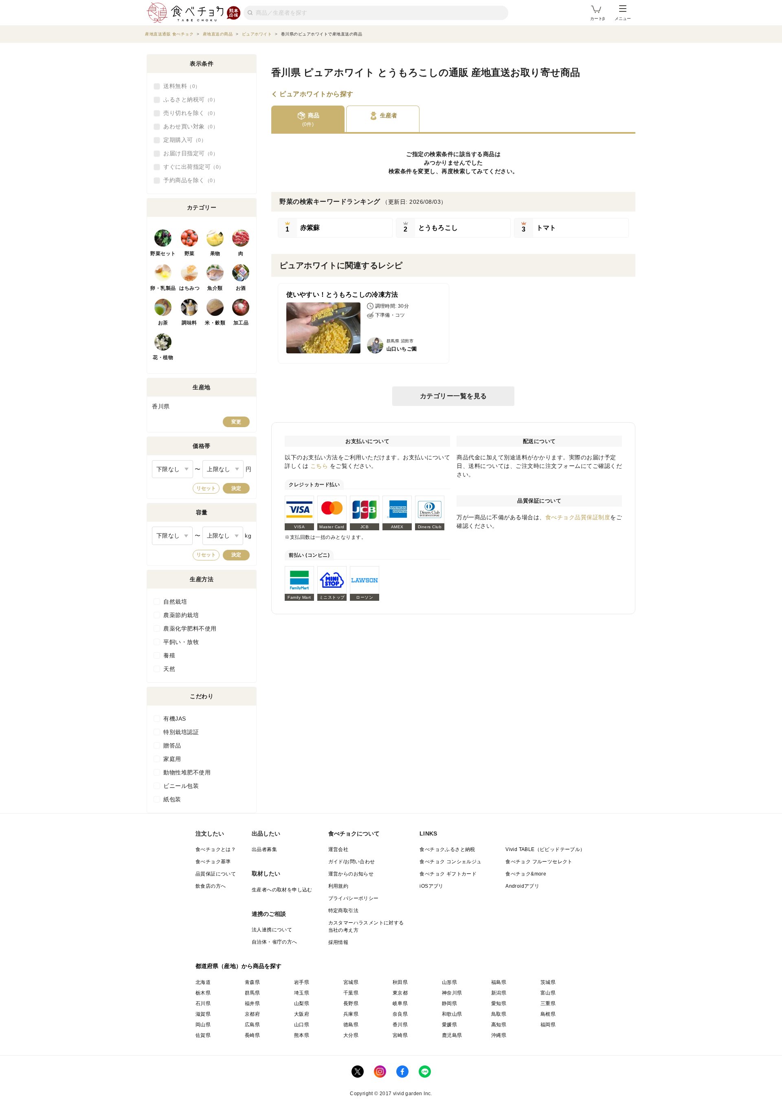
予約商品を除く (188, 180)
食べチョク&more (525, 874)
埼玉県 (301, 993)
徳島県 (350, 1025)
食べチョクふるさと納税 (447, 849)
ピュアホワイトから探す (316, 94)
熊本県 (301, 1035)
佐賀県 (203, 1035)
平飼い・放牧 (181, 642)
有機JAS (174, 718)
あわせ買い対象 (188, 126)
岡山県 (203, 1025)
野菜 (190, 253)
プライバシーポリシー (353, 898)
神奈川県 (452, 993)
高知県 (498, 1025)
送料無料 (179, 86)
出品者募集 (264, 849)
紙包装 (172, 799)
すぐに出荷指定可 (191, 166)
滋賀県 (203, 1014)
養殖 (169, 655)
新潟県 (498, 993)
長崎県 (252, 1035)
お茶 (163, 323)
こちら (319, 466)
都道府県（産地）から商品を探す (239, 966)
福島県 (498, 982)
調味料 (189, 323)
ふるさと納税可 (188, 99)
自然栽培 (175, 601)
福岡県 (548, 1025)
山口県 (301, 1025)
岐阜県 (400, 1003)
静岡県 (449, 1003)
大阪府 (301, 1014)
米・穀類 (215, 323)
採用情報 (338, 942)
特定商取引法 (343, 910)
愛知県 (498, 1003)
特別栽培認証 (181, 732)
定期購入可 (182, 140)
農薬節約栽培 (181, 615)
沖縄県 (498, 1035)
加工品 (241, 323)
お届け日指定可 (188, 153)
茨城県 (548, 982)
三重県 (548, 1003)
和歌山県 (452, 1014)
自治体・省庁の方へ (274, 942)
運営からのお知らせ (351, 874)
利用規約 (338, 886)
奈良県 (400, 1014)
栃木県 (203, 993)
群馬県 (252, 993)
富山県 (548, 993)
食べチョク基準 (213, 861)
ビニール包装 (181, 786)
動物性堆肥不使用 (187, 772)
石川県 (203, 1003)
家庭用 (172, 759)
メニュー (623, 18)
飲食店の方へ (211, 886)
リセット (206, 488)
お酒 (241, 288)
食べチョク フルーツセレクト (539, 861)
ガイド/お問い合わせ (351, 861)
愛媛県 (449, 1025)
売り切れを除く (188, 113)
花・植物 (163, 357)
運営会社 (338, 849)
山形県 (449, 982)
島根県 (548, 1014)
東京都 (400, 993)
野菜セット (163, 253)
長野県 (350, 1003)
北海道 (203, 982)
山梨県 (301, 1003)
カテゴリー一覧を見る (453, 396)
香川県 (400, 1025)
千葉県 (350, 993)
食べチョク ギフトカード (448, 874)
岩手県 (301, 982)
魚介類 (215, 288)
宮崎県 (400, 1035)
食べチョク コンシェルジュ (450, 861)
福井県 (252, 1003)
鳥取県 (498, 1014)
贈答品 (172, 745)
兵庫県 (350, 1014)
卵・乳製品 (163, 288)
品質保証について (216, 874)
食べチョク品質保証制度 (578, 517)
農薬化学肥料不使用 (190, 628)
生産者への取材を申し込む (282, 890)
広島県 (252, 1025)
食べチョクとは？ (216, 849)
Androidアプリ (522, 886)
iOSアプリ (431, 886)
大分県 (350, 1035)
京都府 (252, 1014)
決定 (236, 488)
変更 (236, 422)
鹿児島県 (452, 1035)
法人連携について (272, 930)
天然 (169, 669)
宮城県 (350, 982)
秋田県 (400, 982)
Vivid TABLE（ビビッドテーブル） (545, 849)
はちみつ (189, 288)
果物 (215, 253)
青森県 (252, 982)
